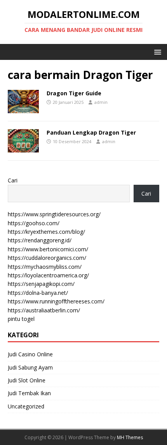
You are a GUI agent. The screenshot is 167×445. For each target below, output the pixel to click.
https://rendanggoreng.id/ (39, 240)
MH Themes (130, 437)
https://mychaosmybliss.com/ (45, 266)
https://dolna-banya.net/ (38, 292)
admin (101, 102)
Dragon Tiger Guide (74, 93)
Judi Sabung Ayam (30, 367)
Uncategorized (26, 406)
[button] (156, 51)
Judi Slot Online (26, 380)
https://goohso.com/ (33, 223)
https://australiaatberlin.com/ (44, 310)
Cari (12, 180)
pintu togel (21, 318)
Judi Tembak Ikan (29, 393)
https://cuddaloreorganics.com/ (47, 257)
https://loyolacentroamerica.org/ (48, 275)
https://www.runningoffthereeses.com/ (56, 301)
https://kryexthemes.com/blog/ (46, 231)
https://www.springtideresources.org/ (54, 214)
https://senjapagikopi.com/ (41, 283)
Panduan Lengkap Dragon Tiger (91, 132)
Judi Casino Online (30, 354)
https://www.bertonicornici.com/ (48, 249)
